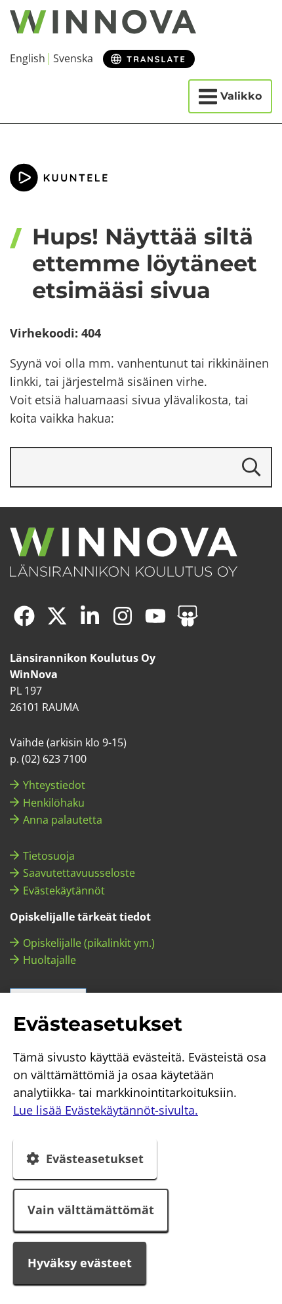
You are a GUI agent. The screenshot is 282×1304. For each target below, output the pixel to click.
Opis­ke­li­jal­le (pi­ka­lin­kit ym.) (89, 943)
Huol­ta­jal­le (49, 960)
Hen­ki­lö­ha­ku (54, 803)
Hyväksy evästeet (80, 1263)
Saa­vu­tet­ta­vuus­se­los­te (79, 873)
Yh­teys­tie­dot (54, 785)
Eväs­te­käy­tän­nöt (64, 890)
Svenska (73, 58)
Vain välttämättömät (91, 1210)
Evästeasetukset (95, 1158)
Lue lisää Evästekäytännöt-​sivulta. (105, 1110)
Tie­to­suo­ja (49, 856)
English (27, 58)
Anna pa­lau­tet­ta (62, 820)
